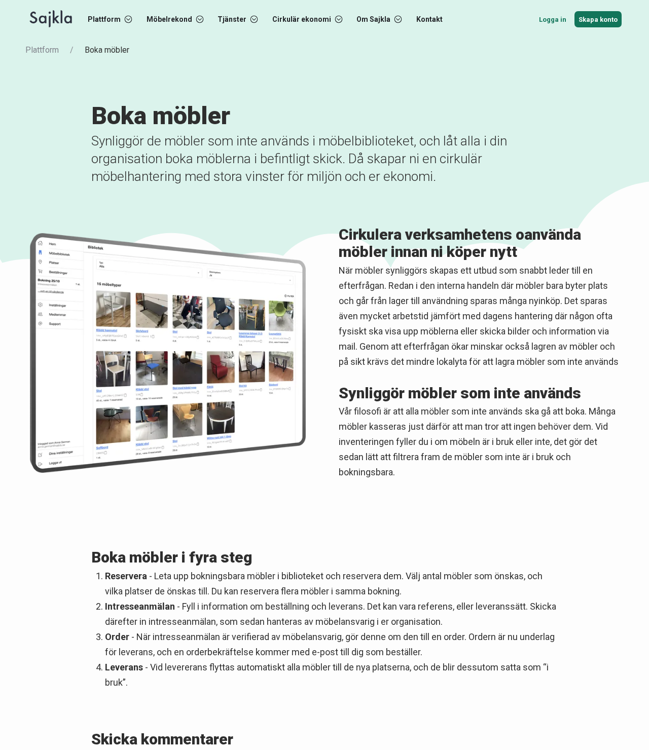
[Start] (50, 19)
